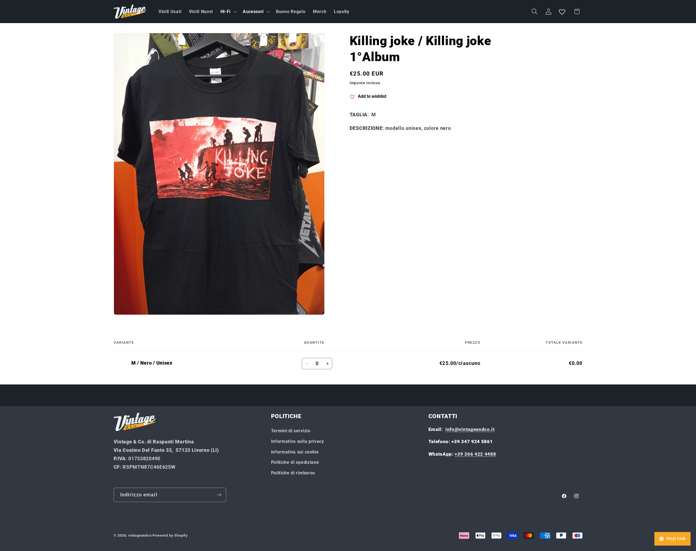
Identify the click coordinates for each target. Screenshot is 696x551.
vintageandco (140, 535)
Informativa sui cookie (295, 452)
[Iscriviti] (219, 495)
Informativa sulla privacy (297, 441)
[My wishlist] (562, 11)
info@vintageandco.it (470, 429)
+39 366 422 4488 (475, 454)
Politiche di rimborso (293, 472)
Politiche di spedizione (295, 462)
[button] (228, 11)
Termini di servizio (290, 430)
